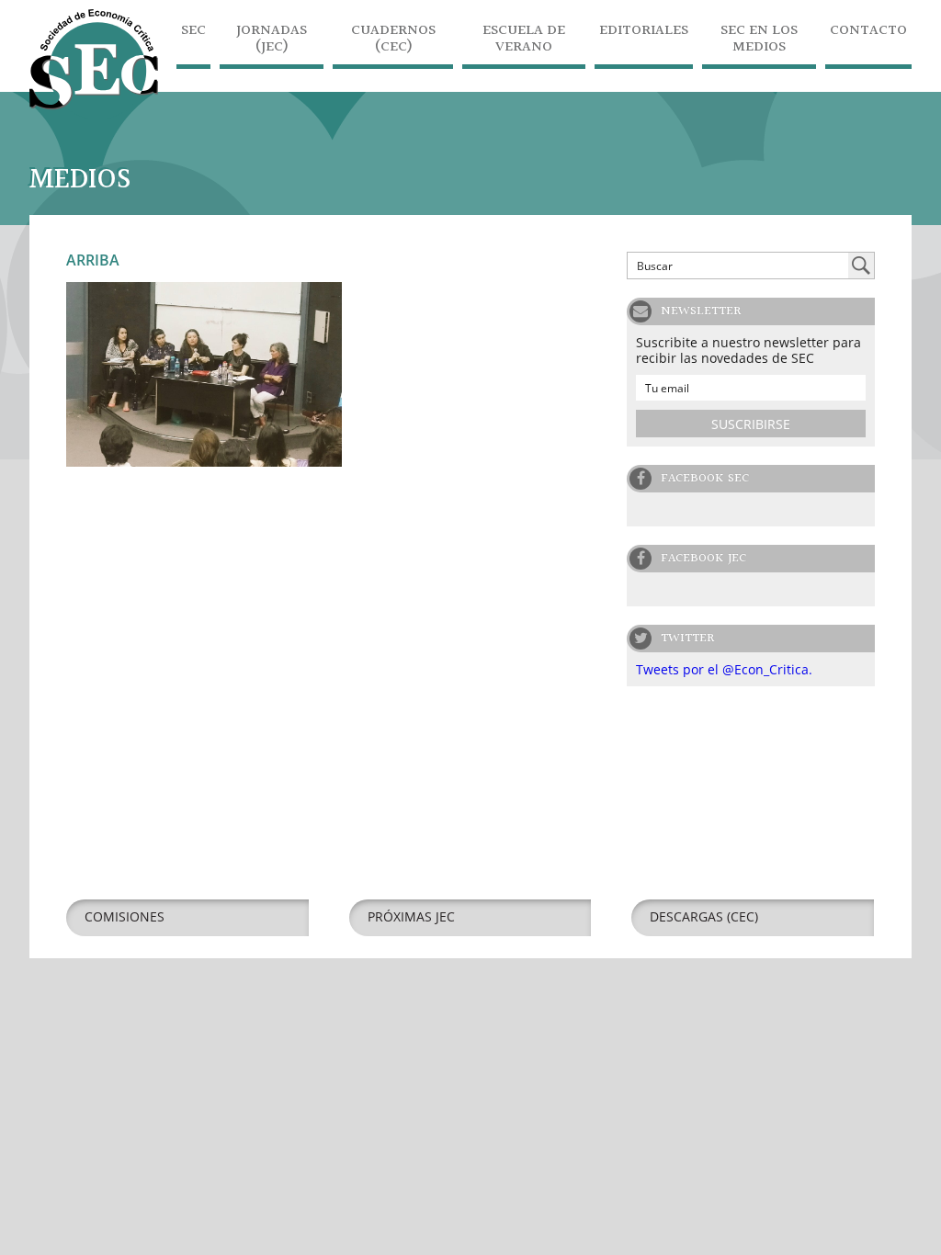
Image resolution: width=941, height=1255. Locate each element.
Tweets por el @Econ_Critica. (724, 669)
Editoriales (643, 32)
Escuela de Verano (523, 41)
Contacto (868, 32)
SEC (193, 32)
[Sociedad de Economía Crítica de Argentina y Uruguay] (93, 114)
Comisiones (124, 916)
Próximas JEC (411, 916)
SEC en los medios (759, 41)
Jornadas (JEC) (271, 41)
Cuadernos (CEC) (393, 41)
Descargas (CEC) (704, 916)
